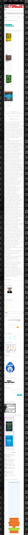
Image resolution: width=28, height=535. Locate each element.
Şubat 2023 (8, 71)
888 (9, 434)
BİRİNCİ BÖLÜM (14, 119)
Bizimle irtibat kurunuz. (8, 384)
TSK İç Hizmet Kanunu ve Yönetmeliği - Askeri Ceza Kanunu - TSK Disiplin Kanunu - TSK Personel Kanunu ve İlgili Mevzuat (8, 66)
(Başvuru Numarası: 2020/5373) (14, 113)
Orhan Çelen (7, 48)
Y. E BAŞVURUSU (14, 112)
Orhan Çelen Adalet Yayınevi (8, 70)
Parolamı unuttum (19, 397)
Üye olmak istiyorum (19, 398)
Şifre (15, 392)
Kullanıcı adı (14, 390)
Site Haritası (6, 282)
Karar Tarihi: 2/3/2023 (14, 116)
